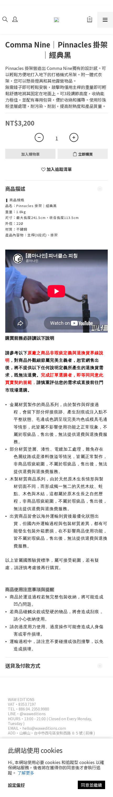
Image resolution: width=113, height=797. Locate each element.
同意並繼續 (91, 785)
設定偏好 (16, 785)
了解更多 (25, 773)
